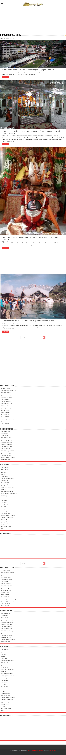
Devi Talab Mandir (5, 399)
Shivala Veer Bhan (5, 423)
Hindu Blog (3, 472)
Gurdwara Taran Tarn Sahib (7, 450)
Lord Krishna (4, 500)
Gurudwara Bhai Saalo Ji (6, 452)
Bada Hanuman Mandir (6, 407)
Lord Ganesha (4, 497)
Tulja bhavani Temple (6, 526)
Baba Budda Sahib (5, 431)
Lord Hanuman (4, 498)
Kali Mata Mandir (5, 410)
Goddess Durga (4, 484)
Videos (2, 528)
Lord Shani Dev (4, 504)
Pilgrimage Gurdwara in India (29, 72)
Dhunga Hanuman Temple (7, 403)
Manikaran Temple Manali (17, 72)
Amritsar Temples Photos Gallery (35, 750)
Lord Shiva (7, 242)
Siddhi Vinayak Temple (6, 521)
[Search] (44, 337)
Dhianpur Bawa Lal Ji (6, 401)
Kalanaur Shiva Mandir (6, 408)
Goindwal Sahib (4, 433)
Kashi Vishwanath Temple (7, 491)
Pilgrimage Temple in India (41, 72)
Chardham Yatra (5, 476)
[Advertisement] (33, 19)
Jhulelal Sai (3, 489)
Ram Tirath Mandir (5, 416)
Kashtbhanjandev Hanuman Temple (9, 493)
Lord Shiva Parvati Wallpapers (15, 242)
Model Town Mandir (5, 412)
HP (11, 72)
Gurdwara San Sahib (6, 448)
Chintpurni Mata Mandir (6, 397)
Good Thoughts (4, 485)
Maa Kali (3, 510)
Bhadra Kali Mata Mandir (6, 394)
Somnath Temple (5, 522)
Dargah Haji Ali (4, 480)
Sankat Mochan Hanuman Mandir (8, 418)
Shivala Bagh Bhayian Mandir (7, 420)
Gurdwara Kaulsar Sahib (6, 446)
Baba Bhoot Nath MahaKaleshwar (9, 390)
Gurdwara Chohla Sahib (6, 442)
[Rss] (33, 753)
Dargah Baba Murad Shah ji (7, 478)
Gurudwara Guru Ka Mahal (7, 453)
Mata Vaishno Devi (5, 513)
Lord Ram (3, 502)
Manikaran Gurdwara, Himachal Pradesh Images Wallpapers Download (28, 70)
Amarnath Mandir (5, 467)
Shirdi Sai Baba (4, 519)
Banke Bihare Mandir (6, 392)
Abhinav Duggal (52, 750)
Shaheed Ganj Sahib (5, 459)
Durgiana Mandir (5, 405)
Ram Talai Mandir (5, 414)
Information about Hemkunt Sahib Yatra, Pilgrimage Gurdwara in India (28, 321)
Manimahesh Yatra (5, 511)
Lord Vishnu (4, 508)
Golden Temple (4, 435)
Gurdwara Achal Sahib (6, 437)
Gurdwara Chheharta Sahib (7, 440)
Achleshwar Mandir (5, 388)
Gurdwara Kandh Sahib (6, 444)
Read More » (5, 77)
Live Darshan (4, 495)
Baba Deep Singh (5, 469)
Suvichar (3, 524)
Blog (12, 323)
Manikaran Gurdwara (16, 135)
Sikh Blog (28, 323)
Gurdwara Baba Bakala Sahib (8, 439)
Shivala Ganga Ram (5, 421)
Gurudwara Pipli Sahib (6, 455)
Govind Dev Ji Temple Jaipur (7, 487)
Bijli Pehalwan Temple (6, 395)
